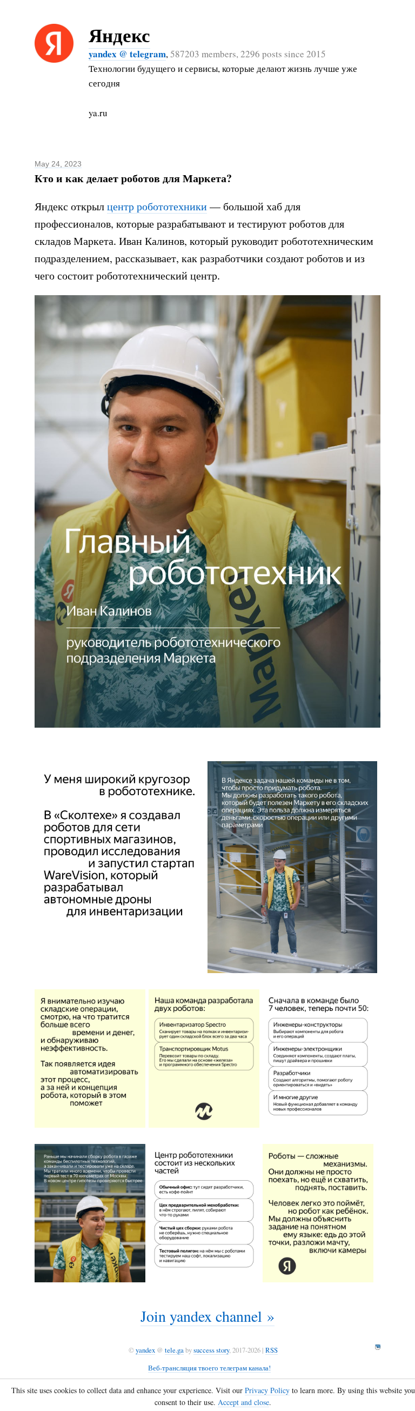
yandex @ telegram (127, 54)
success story (211, 1350)
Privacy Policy (267, 1390)
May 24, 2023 (58, 163)
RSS (271, 1350)
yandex (145, 1350)
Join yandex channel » (207, 1316)
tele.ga (174, 1350)
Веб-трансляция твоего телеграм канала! (209, 1368)
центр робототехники (157, 206)
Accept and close (243, 1402)
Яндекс (119, 35)
